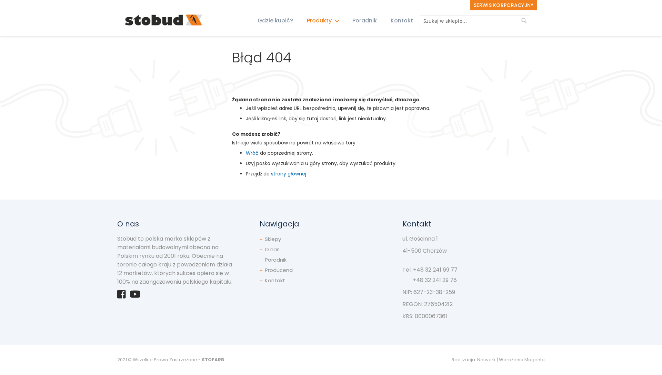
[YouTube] (135, 296)
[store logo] (163, 20)
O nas (272, 249)
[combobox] (475, 20)
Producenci (279, 270)
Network (486, 359)
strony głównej (288, 173)
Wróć (252, 153)
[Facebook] (121, 296)
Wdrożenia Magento (522, 359)
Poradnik (364, 20)
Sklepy (273, 239)
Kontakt (402, 20)
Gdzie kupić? (275, 20)
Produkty (320, 20)
